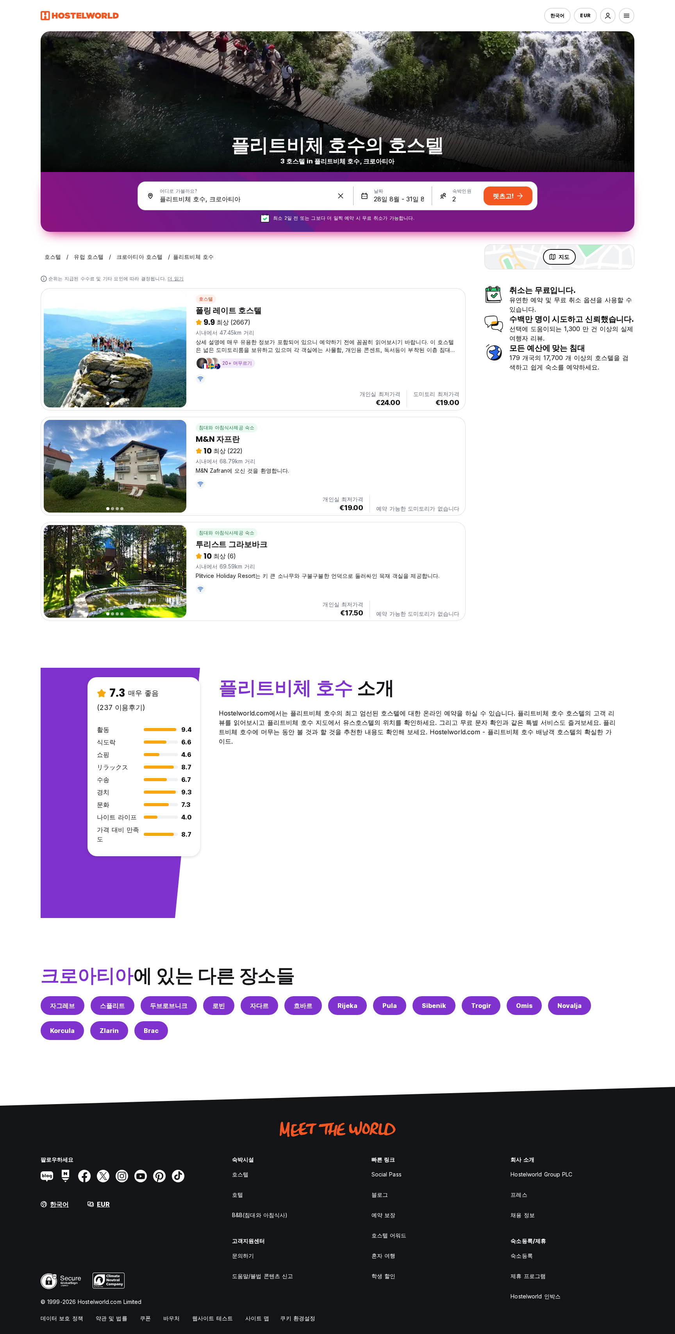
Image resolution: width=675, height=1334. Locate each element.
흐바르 (303, 1005)
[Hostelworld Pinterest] (159, 1176)
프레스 (519, 1194)
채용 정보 (523, 1215)
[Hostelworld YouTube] (140, 1176)
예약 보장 (383, 1215)
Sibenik (434, 1005)
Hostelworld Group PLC (541, 1174)
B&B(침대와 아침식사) (260, 1215)
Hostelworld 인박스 (536, 1296)
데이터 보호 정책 (62, 1318)
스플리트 (112, 1005)
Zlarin (109, 1031)
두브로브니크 (169, 1005)
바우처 (171, 1318)
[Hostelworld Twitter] (103, 1176)
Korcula (62, 1031)
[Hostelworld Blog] (47, 1176)
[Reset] (340, 195)
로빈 (218, 1005)
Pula (389, 1005)
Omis (524, 1005)
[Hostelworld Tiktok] (178, 1176)
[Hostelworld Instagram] (122, 1176)
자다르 (259, 1005)
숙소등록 (521, 1255)
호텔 (237, 1194)
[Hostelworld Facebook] (84, 1176)
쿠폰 (145, 1318)
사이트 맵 (257, 1318)
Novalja (569, 1005)
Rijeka (347, 1005)
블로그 (379, 1194)
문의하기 (243, 1255)
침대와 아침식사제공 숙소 (227, 427)
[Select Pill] (608, 15)
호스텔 (206, 299)
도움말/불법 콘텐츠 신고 (262, 1276)
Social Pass (386, 1174)
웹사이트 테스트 (212, 1318)
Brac (151, 1031)
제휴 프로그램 (528, 1276)
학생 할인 (383, 1276)
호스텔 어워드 (389, 1235)
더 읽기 (176, 279)
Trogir (481, 1005)
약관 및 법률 (111, 1318)
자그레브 (62, 1005)
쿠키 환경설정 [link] (297, 1318)
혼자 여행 (383, 1255)
